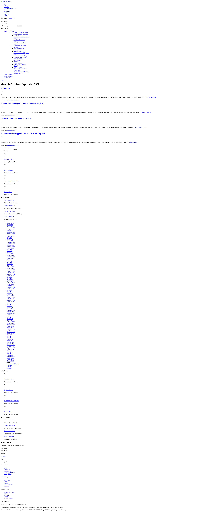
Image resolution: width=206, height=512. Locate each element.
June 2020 (9, 278)
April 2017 (10, 319)
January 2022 (10, 255)
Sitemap (6, 496)
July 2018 (9, 303)
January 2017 (10, 323)
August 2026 (10, 223)
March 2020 (10, 281)
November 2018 (11, 297)
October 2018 (10, 298)
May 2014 (9, 353)
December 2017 (11, 313)
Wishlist (6, 483)
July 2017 (9, 316)
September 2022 (11, 246)
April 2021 (10, 264)
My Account (7, 11)
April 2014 (10, 355)
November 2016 (11, 324)
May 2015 (9, 337)
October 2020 (10, 272)
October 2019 (10, 288)
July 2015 (9, 335)
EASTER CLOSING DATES (11, 181)
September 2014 (11, 348)
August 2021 (10, 258)
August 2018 (10, 301)
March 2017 (10, 320)
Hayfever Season (8, 170)
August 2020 (10, 275)
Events (5, 493)
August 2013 (10, 361)
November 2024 (11, 233)
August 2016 (10, 326)
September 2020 (11, 274)
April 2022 (10, 252)
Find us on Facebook (9, 211)
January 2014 (10, 358)
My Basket (6, 12)
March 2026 (10, 226)
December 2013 (11, 359)
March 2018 (10, 308)
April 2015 (10, 339)
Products (9, 366)
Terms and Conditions (9, 472)
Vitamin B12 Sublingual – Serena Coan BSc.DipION (22, 103)
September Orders (8, 159)
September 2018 (11, 300)
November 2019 (11, 287)
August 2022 (10, 248)
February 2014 (11, 356)
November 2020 (11, 271)
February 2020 (11, 282)
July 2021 (9, 259)
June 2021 (9, 261)
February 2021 (11, 267)
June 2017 (9, 317)
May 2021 (9, 262)
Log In (5, 15)
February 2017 (11, 322)
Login (5, 481)
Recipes (9, 368)
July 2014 (9, 350)
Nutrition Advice (11, 365)
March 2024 (10, 235)
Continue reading (151, 97)
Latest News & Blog (9, 492)
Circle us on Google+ (9, 205)
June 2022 (9, 249)
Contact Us (7, 5)
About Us (6, 7)
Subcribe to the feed (9, 216)
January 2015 (10, 343)
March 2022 (10, 254)
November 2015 (11, 329)
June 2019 (9, 291)
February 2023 (11, 242)
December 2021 (11, 256)
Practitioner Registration (10, 8)
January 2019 (10, 295)
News (5, 10)
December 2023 (11, 236)
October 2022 (10, 245)
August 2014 (10, 349)
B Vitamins (5, 88)
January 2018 (10, 311)
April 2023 (10, 239)
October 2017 (10, 314)
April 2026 (10, 225)
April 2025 (10, 230)
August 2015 (10, 333)
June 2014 (9, 352)
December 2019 (11, 285)
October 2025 (10, 229)
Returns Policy (7, 471)
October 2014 (10, 346)
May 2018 (9, 306)
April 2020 (10, 280)
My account (7, 480)
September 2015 (11, 332)
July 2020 (9, 277)
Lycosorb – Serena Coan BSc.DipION (16, 118)
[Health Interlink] (5, 1)
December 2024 (11, 232)
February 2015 (11, 342)
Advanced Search (8, 498)
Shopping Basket (8, 484)
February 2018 (11, 310)
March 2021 (10, 265)
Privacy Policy (7, 474)
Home (5, 4)
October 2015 (10, 330)
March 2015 (10, 340)
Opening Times (8, 192)
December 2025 (11, 227)
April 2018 (10, 307)
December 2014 (11, 345)
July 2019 (9, 290)
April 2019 (10, 294)
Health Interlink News (13, 100)
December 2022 (11, 243)
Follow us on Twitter (9, 200)
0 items (10, 18)
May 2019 (9, 293)
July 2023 (9, 238)
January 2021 (10, 268)
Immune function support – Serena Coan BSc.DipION (23, 133)
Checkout (6, 14)
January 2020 (10, 284)
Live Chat (6, 495)
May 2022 (9, 251)
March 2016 (10, 327)
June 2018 (9, 304)
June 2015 (9, 336)
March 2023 (10, 240)
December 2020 (11, 269)
